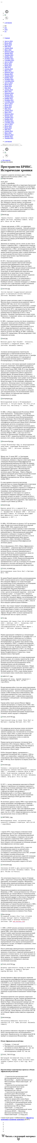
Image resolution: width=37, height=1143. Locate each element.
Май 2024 (8, 88)
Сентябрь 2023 (9, 102)
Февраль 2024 (9, 93)
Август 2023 (9, 103)
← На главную (5, 160)
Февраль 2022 (9, 134)
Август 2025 (9, 62)
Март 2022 (8, 133)
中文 (6, 29)
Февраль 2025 (9, 72)
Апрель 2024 (9, 89)
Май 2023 (8, 109)
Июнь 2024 (8, 86)
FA (5, 31)
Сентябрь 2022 (9, 122)
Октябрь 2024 (9, 79)
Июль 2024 (8, 84)
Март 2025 (8, 70)
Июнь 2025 (8, 65)
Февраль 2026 (9, 51)
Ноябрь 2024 (9, 77)
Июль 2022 (8, 126)
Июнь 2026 (8, 44)
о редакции (8, 22)
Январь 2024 (9, 95)
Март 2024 (8, 91)
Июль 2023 (8, 105)
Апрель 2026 (9, 48)
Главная (7, 38)
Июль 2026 (8, 43)
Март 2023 (8, 112)
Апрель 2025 (9, 69)
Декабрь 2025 (9, 55)
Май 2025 (8, 67)
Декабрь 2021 (9, 138)
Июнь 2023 (8, 107)
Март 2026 (8, 50)
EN (6, 27)
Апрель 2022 (9, 131)
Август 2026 (9, 41)
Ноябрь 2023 (9, 98)
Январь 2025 (9, 74)
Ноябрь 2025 (9, 57)
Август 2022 (9, 124)
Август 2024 (9, 83)
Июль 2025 (8, 64)
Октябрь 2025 (9, 58)
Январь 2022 (9, 136)
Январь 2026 (9, 53)
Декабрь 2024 (9, 76)
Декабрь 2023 (9, 96)
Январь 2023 (9, 115)
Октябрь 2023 (9, 100)
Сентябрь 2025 (9, 60)
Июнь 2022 (8, 128)
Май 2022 (8, 129)
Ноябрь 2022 (9, 119)
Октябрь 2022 (9, 121)
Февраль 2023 (9, 114)
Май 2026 (8, 46)
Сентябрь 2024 (9, 81)
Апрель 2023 (9, 110)
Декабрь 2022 (9, 117)
